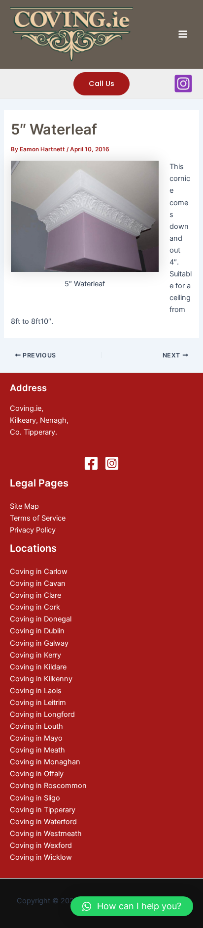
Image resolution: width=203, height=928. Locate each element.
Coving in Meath (37, 750)
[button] (131, 906)
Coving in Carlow (39, 571)
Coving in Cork (35, 607)
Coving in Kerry (35, 655)
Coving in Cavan (38, 583)
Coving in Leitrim (38, 702)
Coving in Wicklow (41, 857)
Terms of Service (38, 518)
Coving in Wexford (41, 845)
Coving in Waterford (43, 821)
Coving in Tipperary (42, 809)
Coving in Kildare (38, 667)
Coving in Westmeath (46, 833)
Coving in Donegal (40, 619)
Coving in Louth (36, 726)
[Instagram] (183, 83)
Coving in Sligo (35, 798)
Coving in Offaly (37, 773)
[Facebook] (91, 463)
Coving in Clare (35, 595)
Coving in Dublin (37, 630)
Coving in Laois (36, 690)
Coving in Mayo (36, 738)
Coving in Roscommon (48, 785)
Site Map (24, 506)
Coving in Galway (39, 643)
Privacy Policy (33, 530)
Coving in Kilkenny (41, 678)
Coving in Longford (42, 714)
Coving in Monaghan (45, 761)
